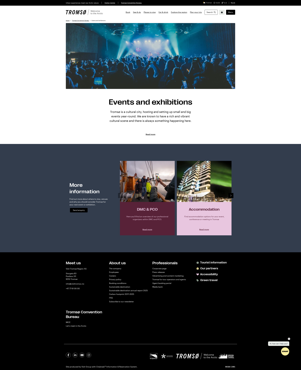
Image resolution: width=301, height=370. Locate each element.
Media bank (157, 287)
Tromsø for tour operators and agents (169, 279)
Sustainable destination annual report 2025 (128, 290)
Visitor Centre (110, 3)
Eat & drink (163, 12)
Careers (112, 276)
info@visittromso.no (75, 284)
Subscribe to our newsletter (121, 301)
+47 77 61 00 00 (73, 288)
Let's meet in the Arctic (76, 326)
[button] (230, 195)
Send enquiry (79, 210)
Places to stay (150, 12)
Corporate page (159, 268)
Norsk (233, 3)
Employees (114, 272)
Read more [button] (150, 134)
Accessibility (209, 274)
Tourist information (213, 262)
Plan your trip (196, 12)
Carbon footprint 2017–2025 (121, 294)
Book (128, 12)
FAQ (111, 298)
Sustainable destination (119, 287)
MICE (68, 322)
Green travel (209, 280)
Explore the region (179, 12)
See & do (137, 12)
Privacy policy (115, 279)
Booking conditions (117, 283)
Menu (230, 12)
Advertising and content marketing (168, 276)
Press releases (158, 272)
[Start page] (84, 12)
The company (115, 268)
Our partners (209, 268)
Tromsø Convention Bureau (131, 3)
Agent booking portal (161, 283)
